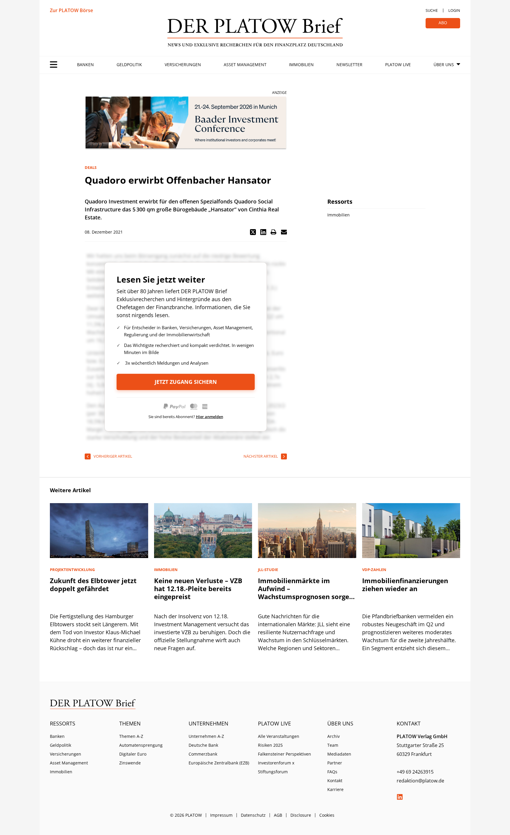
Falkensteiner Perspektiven (284, 754)
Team (332, 745)
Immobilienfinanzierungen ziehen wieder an (405, 584)
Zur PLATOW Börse (71, 10)
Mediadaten (339, 754)
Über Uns (444, 64)
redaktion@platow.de (420, 780)
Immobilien (301, 64)
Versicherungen (183, 64)
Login (454, 10)
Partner (334, 763)
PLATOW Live (398, 64)
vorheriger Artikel (113, 456)
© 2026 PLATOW (186, 815)
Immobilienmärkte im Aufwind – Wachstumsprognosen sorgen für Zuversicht (305, 592)
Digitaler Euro (132, 754)
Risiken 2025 (270, 745)
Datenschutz (253, 815)
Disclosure (300, 815)
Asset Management (245, 64)
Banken (85, 64)
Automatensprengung (141, 745)
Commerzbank (203, 754)
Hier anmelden (209, 416)
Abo (443, 22)
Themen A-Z (131, 736)
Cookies (326, 815)
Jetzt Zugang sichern (186, 381)
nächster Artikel (260, 456)
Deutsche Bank (203, 745)
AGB (278, 815)
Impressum (221, 815)
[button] (253, 232)
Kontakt (334, 780)
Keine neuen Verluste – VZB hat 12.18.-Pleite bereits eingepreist (198, 588)
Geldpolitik (129, 64)
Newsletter (349, 64)
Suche (432, 10)
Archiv (333, 736)
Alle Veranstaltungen (278, 736)
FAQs (332, 771)
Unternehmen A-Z (206, 736)
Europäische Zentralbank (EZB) (219, 763)
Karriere (335, 789)
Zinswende (130, 763)
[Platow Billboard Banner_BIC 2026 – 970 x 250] (186, 123)
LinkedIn (400, 797)
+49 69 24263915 (415, 772)
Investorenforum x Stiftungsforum (276, 767)
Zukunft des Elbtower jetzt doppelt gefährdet (93, 584)
